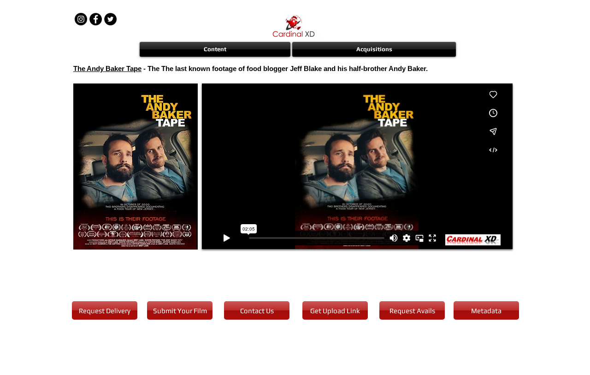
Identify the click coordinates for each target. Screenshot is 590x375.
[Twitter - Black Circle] (110, 19)
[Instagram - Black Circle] (81, 19)
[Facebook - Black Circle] (95, 19)
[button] (215, 49)
